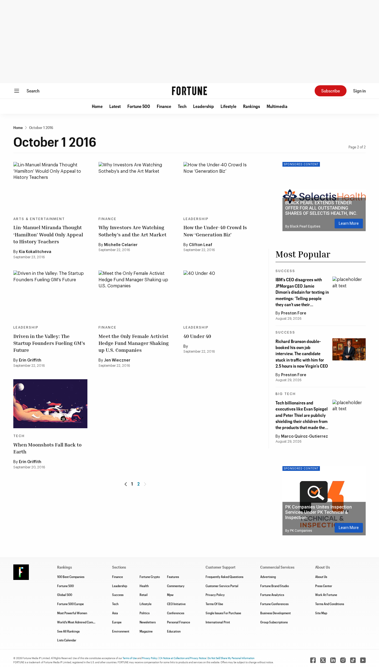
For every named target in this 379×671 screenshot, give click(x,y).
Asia (115, 613)
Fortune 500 (138, 106)
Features (173, 577)
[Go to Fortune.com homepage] (189, 90)
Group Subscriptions (274, 622)
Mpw (170, 595)
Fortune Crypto (150, 577)
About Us (321, 577)
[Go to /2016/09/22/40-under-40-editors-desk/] (220, 186)
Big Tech (286, 394)
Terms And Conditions (329, 604)
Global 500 (64, 595)
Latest (115, 106)
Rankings (251, 106)
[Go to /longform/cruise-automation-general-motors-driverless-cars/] (50, 295)
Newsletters (148, 622)
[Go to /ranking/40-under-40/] (220, 295)
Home (97, 106)
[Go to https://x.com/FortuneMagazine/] (323, 660)
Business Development (275, 613)
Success (285, 271)
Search (33, 90)
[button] (97, 106)
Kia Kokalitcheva (35, 252)
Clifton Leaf (200, 245)
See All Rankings (68, 631)
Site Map (321, 613)
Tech (182, 106)
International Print (218, 622)
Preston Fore (293, 313)
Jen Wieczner (117, 360)
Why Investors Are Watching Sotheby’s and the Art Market (132, 230)
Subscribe (330, 90)
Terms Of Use (214, 604)
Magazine (146, 631)
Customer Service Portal (222, 586)
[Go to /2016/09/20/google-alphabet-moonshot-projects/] (50, 404)
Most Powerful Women (72, 613)
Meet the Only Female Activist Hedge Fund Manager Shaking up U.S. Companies (133, 343)
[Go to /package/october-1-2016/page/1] (125, 484)
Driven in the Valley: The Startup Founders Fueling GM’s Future (49, 343)
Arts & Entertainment (39, 219)
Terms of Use (130, 658)
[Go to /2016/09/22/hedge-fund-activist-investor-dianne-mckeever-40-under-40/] (135, 295)
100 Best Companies (70, 577)
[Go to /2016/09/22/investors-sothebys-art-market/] (135, 186)
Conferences (175, 613)
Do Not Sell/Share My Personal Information (231, 658)
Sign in (359, 90)
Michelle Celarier (121, 245)
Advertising (268, 577)
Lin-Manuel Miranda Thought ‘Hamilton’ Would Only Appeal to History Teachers (48, 234)
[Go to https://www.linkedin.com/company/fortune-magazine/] (333, 660)
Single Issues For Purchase (223, 613)
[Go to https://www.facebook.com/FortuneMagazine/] (313, 660)
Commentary (176, 586)
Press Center (323, 586)
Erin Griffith (30, 360)
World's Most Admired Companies (79, 622)
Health (144, 586)
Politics (145, 613)
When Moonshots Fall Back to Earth (47, 448)
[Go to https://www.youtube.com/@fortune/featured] (363, 660)
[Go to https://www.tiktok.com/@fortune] (353, 660)
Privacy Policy (215, 595)
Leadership (203, 106)
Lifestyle (228, 106)
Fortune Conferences (274, 604)
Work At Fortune (326, 595)
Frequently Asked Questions (224, 577)
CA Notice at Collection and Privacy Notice (182, 658)
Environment (120, 631)
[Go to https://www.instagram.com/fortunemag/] (343, 660)
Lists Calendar (66, 640)
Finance (164, 106)
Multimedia (277, 106)
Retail (144, 595)
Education (174, 631)
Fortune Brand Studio (274, 586)
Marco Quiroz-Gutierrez (304, 436)
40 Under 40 (197, 336)
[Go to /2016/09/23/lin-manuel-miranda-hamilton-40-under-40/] (50, 186)
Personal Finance (178, 622)
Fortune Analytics (272, 595)
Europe (117, 622)
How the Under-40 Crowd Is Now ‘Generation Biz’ (215, 230)
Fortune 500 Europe (70, 604)
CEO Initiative (176, 604)
